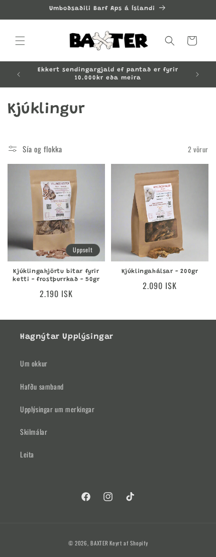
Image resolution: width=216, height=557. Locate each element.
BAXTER (99, 543)
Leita (27, 454)
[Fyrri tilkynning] (19, 74)
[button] (20, 41)
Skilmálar (33, 431)
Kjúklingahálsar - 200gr (160, 271)
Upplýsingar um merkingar (57, 409)
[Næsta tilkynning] (197, 74)
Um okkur (34, 363)
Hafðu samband (42, 386)
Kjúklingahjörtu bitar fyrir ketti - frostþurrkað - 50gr (56, 275)
